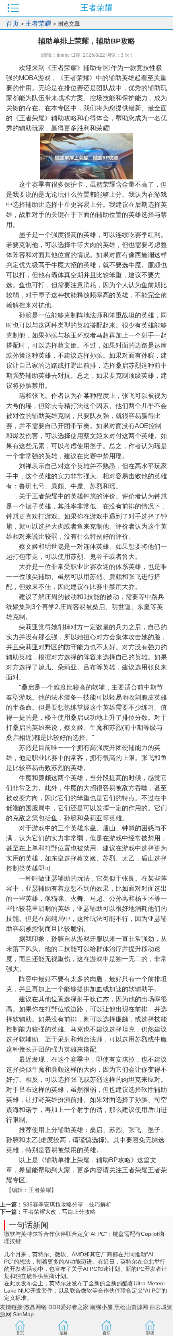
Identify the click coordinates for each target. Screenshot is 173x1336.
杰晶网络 (35, 1307)
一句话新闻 (28, 1225)
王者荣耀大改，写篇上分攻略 (59, 1211)
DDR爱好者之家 (68, 1307)
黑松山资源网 (131, 1307)
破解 (64, 1333)
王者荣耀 (38, 23)
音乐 (107, 1333)
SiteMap (23, 1314)
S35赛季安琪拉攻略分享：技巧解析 (67, 1204)
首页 (12, 23)
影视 (150, 1333)
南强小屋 (101, 1307)
